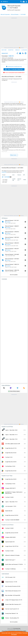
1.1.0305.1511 (11, 56)
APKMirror (5, 1)
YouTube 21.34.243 (9, 497)
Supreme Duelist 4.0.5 (10, 541)
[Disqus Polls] (14, 297)
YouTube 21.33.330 (9, 550)
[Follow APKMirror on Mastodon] (10, 388)
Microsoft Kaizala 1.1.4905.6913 (12, 243)
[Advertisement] (14, 33)
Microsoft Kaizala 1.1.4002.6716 (12, 264)
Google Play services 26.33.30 (11, 532)
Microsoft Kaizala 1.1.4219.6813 (12, 258)
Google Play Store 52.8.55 (10, 461)
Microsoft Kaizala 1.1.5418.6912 (12, 231)
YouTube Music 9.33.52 (10, 466)
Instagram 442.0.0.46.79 (10, 488)
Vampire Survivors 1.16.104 (11, 581)
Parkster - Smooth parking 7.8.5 (12, 618)
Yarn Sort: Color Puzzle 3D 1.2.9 (12, 609)
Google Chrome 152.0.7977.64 (11, 546)
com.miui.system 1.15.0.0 (10, 506)
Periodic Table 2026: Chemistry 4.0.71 (13, 604)
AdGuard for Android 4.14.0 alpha (12, 555)
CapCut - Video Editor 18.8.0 (11, 430)
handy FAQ (4, 172)
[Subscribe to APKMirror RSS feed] (24, 388)
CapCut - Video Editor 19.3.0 (11, 501)
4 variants (8, 221)
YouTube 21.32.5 (8, 457)
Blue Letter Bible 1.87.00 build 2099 (12, 595)
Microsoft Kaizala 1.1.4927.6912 (12, 237)
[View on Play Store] (20, 53)
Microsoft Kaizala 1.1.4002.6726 (12, 270)
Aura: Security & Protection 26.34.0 (12, 586)
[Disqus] (14, 331)
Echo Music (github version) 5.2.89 (12, 443)
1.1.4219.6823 (6, 177)
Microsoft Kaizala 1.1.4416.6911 (12, 248)
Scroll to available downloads (15, 69)
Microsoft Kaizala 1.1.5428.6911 (12, 226)
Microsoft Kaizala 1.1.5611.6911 (12, 220)
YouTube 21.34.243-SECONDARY (12, 519)
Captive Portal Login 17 (10, 559)
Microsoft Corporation (14, 10)
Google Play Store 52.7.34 (10, 448)
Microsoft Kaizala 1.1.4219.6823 (12, 254)
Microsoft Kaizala (14, 14)
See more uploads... (14, 274)
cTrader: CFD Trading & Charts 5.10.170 (13, 599)
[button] (17, 53)
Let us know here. (16, 628)
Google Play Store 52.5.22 (10, 470)
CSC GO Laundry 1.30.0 (10, 577)
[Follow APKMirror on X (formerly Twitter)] (4, 388)
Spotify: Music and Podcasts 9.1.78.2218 (14, 564)
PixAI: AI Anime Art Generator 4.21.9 (13, 590)
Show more (13, 155)
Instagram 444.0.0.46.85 (10, 537)
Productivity (5, 53)
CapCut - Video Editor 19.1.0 (11, 434)
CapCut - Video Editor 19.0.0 (11, 439)
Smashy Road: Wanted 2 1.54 (11, 613)
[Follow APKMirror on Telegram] (17, 388)
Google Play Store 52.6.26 (10, 452)
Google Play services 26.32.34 (11, 515)
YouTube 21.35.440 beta (10, 569)
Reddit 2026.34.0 (8, 510)
